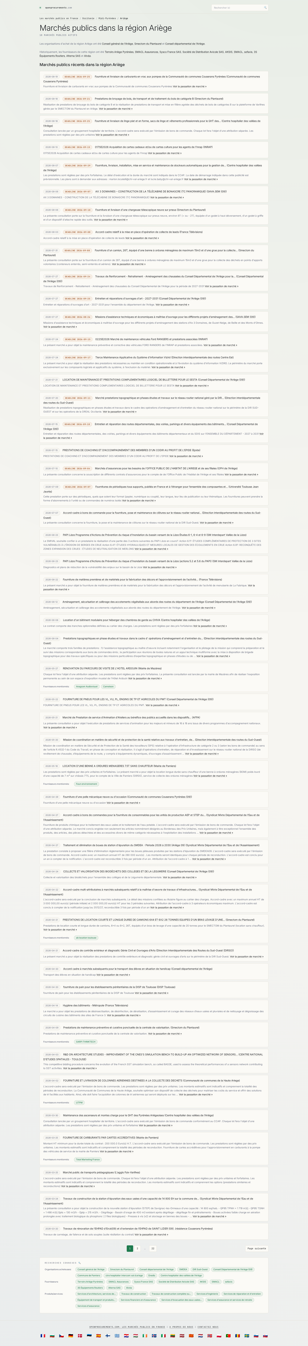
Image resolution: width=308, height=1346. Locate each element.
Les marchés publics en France (59, 18)
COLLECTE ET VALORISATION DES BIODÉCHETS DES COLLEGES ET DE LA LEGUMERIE (114, 871)
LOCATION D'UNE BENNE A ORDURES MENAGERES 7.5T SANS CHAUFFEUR (108, 765)
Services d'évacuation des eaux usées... (181, 1300)
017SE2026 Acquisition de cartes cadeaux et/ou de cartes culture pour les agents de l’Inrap (148, 146)
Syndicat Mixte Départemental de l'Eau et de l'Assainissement (222, 845)
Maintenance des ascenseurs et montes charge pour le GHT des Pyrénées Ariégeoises (113, 1115)
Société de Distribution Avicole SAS (203, 51)
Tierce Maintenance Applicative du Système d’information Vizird (133, 357)
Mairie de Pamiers (164, 765)
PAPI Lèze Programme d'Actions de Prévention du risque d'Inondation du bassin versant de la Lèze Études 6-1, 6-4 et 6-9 (134, 534)
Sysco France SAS (170, 51)
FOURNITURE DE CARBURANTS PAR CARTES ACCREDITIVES (99, 1137)
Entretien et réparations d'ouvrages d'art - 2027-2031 (126, 298)
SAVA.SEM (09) (216, 191)
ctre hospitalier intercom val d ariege (124, 1275)
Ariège (124, 18)
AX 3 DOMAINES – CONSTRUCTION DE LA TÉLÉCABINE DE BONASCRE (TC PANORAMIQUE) (150, 191)
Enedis (151, 1275)
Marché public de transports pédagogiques (88, 1172)
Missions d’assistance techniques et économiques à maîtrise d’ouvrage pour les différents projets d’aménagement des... (165, 316)
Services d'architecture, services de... (97, 1293)
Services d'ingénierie (207, 1293)
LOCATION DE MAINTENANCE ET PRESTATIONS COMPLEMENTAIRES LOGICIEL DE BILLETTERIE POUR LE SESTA (130, 379)
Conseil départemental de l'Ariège (185, 43)
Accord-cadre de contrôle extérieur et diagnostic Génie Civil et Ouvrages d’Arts (109, 950)
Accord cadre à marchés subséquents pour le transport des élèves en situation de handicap (117, 968)
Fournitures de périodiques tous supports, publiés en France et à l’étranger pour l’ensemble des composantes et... (161, 486)
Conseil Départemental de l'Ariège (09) (182, 298)
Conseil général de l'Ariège (117, 43)
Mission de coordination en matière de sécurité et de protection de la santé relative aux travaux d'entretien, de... (128, 739)
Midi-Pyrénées (107, 18)
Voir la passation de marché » (190, 86)
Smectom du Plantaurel (147, 43)
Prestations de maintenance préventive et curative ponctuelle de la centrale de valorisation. (116, 1027)
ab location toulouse (86, 937)
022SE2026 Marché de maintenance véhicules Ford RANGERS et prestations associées (146, 339)
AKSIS (228, 51)
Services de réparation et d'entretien (242, 1293)
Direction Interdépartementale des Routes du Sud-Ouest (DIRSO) (195, 950)
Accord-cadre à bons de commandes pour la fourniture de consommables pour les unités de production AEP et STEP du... (134, 814)
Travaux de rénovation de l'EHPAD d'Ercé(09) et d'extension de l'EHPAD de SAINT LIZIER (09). (118, 1228)
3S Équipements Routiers (90, 1287)
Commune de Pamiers (89, 1275)
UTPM (79, 1102)
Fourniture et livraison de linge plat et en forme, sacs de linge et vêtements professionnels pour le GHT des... (158, 120)
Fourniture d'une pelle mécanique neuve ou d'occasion (95, 796)
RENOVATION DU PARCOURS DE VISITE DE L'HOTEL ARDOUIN (100, 668)
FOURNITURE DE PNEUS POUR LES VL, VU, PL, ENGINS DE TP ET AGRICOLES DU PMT (114, 699)
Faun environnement (86, 784)
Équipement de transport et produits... (96, 1300)
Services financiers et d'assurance (138, 1300)
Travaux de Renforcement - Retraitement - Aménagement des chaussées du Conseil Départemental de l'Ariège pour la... (165, 276)
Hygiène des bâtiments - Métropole (83, 1005)
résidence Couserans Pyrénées (194, 1228)
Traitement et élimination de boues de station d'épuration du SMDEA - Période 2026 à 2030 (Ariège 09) (124, 845)
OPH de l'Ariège (227, 468)
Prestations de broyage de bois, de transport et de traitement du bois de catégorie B (144, 98)
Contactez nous (208, 1327)
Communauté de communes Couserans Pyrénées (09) (159, 796)
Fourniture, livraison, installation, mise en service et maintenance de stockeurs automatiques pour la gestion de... (160, 165)
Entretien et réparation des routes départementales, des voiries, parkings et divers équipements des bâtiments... (160, 424)
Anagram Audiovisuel (86, 686)
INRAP (208, 146)
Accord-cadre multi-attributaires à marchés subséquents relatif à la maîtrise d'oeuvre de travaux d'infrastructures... (130, 889)
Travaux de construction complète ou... (171, 1293)
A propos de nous (181, 1327)
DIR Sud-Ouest (200, 1269)
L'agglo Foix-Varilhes (127, 1172)
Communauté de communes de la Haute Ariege (211, 1080)
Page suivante (257, 1248)
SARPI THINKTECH (85, 1041)
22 (153, 1248)
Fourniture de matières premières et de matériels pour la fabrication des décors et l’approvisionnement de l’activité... (130, 579)
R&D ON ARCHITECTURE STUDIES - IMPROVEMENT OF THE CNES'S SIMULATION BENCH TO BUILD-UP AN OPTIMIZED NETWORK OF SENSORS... (150, 1054)
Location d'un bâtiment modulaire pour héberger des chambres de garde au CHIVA (111, 619)
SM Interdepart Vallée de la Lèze (226, 534)
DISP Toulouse (166, 986)
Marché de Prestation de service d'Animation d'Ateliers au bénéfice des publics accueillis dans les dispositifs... (127, 717)
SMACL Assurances (146, 51)
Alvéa (87, 55)
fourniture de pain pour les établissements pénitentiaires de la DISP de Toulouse (109, 986)
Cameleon (108, 686)
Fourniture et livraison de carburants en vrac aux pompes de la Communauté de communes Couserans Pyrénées (160, 76)
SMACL (238, 51)
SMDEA (183, 1269)
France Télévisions (191, 231)
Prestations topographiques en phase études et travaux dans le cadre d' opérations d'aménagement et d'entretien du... (133, 638)
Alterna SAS (73, 55)
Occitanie (88, 18)
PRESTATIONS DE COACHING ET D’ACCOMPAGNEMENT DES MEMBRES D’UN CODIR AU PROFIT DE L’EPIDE (127, 450)
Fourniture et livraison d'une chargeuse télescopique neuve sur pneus (135, 209)
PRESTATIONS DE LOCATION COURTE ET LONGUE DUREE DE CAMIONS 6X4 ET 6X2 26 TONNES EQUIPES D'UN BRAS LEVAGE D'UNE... (144, 919)
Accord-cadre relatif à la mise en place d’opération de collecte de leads (137, 231)
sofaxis (248, 51)
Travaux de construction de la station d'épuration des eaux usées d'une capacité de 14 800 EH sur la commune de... (131, 1198)
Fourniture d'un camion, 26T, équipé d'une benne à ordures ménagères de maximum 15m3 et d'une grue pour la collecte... (166, 250)
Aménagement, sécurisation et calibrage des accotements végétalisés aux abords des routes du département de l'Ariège (133, 601)
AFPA (196, 717)
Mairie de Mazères (150, 668)
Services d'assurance (88, 1306)
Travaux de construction (133, 1293)
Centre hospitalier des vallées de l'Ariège (185, 619)
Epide (196, 450)
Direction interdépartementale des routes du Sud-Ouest (228, 739)
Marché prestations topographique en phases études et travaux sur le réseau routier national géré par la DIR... (159, 397)
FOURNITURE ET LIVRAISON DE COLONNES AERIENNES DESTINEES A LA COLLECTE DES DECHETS (122, 1080)
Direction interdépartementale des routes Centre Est (202, 357)
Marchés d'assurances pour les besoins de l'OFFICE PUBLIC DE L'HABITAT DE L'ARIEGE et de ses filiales (156, 468)
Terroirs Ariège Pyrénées (119, 51)
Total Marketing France (88, 1159)
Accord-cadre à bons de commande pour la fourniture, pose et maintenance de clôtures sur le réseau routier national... (132, 512)
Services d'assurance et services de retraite (229, 1300)
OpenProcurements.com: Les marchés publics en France (127, 1327)
